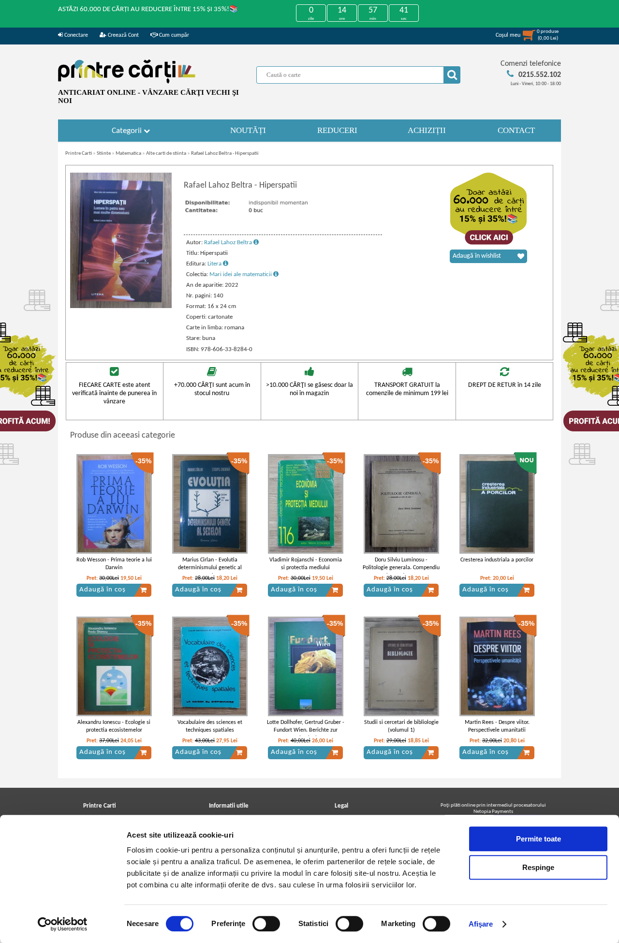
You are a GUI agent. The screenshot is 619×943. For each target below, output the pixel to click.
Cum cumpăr (173, 35)
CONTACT (516, 130)
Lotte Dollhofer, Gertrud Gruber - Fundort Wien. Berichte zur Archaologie (305, 731)
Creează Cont (122, 35)
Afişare (481, 924)
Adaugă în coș (102, 589)
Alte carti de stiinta (166, 153)
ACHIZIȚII (427, 130)
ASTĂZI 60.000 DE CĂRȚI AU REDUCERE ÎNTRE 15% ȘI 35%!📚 (148, 9)
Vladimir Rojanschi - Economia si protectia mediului (305, 564)
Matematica (128, 153)
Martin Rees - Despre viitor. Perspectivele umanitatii (497, 727)
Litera (215, 264)
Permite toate (538, 839)
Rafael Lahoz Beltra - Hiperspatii (225, 153)
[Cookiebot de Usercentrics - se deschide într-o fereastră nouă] (62, 924)
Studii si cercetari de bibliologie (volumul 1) (401, 727)
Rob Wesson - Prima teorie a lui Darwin (114, 564)
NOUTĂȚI (248, 130)
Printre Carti (78, 153)
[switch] (266, 923)
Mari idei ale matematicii (241, 274)
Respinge (538, 867)
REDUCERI (337, 130)
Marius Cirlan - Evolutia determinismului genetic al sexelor (210, 568)
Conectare (75, 35)
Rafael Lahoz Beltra (228, 242)
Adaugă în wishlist (477, 256)
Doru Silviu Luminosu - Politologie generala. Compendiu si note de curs (401, 568)
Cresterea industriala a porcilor (496, 560)
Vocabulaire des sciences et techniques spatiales (209, 727)
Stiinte (104, 153)
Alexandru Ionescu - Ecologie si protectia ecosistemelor (113, 727)
